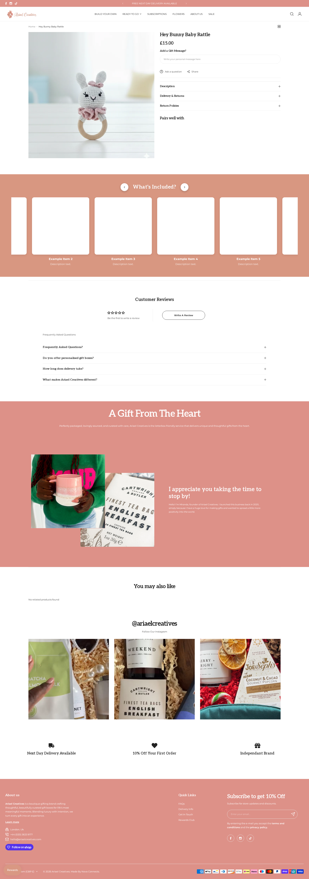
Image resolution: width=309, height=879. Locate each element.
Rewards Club (186, 820)
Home (31, 26)
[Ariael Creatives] (21, 14)
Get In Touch (185, 814)
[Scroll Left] (124, 187)
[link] (68, 679)
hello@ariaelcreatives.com (25, 839)
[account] (300, 14)
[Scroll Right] (184, 187)
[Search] (292, 14)
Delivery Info (185, 809)
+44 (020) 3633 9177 (21, 834)
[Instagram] (10, 3)
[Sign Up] (293, 814)
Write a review (183, 315)
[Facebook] (6, 3)
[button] (122, 3)
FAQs (181, 803)
